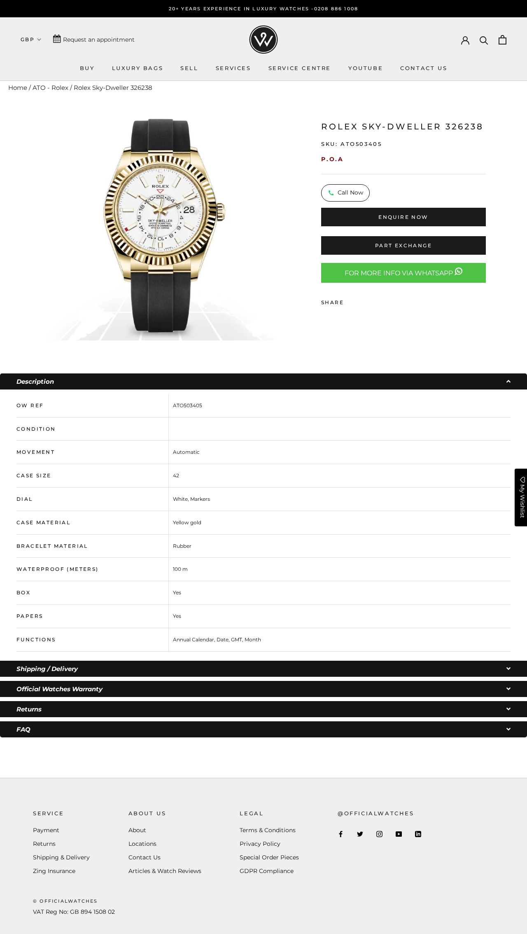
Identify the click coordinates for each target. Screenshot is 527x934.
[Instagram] (379, 833)
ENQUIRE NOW (403, 217)
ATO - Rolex (50, 88)
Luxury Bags (137, 68)
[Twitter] (362, 300)
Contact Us (144, 857)
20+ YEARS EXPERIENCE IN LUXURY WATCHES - (241, 9)
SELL (189, 68)
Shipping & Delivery (61, 857)
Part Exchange (403, 245)
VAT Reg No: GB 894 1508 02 (74, 911)
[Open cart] (502, 40)
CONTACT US (423, 68)
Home (17, 88)
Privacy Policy (260, 843)
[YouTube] (399, 833)
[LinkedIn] (418, 833)
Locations (142, 843)
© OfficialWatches (65, 901)
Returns (44, 843)
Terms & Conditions (268, 830)
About (137, 830)
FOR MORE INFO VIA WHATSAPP (400, 273)
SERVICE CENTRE (299, 68)
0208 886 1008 (336, 9)
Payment (46, 830)
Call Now (350, 192)
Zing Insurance (54, 871)
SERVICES (233, 68)
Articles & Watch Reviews (164, 871)
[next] (284, 226)
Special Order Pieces (269, 857)
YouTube (365, 68)
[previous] (36, 226)
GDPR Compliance (267, 871)
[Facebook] (351, 300)
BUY (87, 68)
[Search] (484, 39)
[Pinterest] (373, 300)
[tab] (263, 381)
